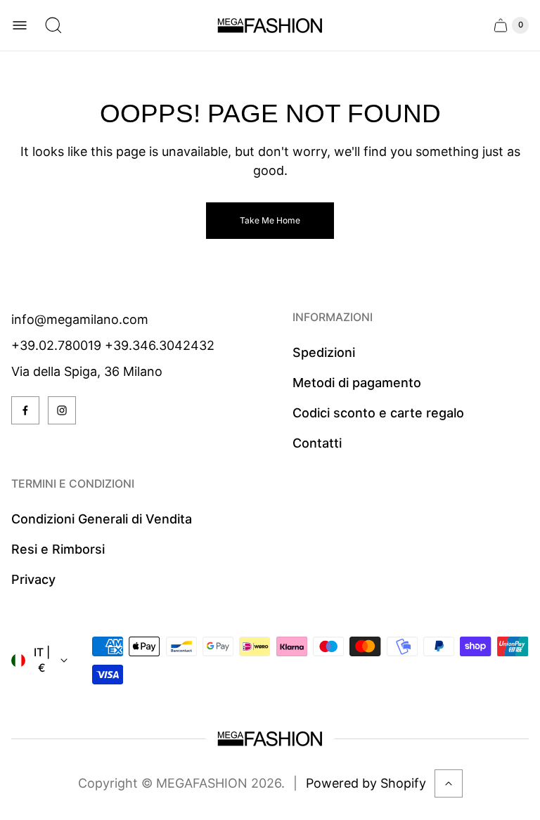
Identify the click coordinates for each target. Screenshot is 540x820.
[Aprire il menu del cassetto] (19, 25)
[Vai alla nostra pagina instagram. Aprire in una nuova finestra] (62, 410)
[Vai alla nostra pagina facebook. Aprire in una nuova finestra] (25, 410)
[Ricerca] (53, 25)
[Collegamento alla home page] (270, 739)
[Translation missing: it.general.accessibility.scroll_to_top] (449, 783)
